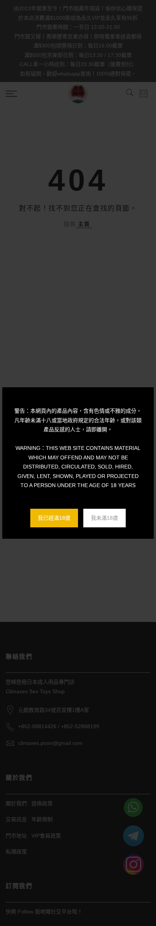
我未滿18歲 (104, 518)
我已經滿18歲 (54, 518)
